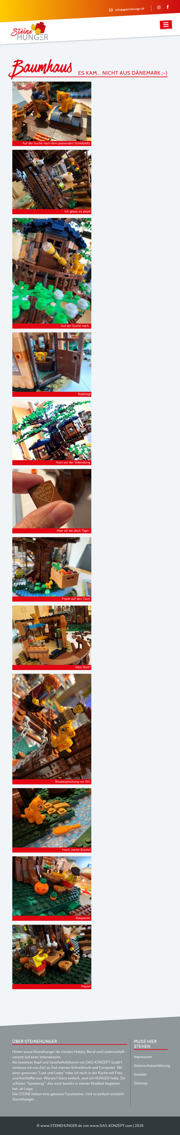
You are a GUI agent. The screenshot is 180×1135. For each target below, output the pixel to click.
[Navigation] (166, 24)
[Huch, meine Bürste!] (51, 845)
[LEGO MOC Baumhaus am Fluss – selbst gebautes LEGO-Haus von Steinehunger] (51, 457)
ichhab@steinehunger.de (129, 9)
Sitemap (141, 1083)
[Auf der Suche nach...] (51, 321)
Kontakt (140, 1074)
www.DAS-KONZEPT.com (111, 1126)
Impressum (143, 1057)
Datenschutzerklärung (152, 1065)
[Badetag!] (51, 389)
